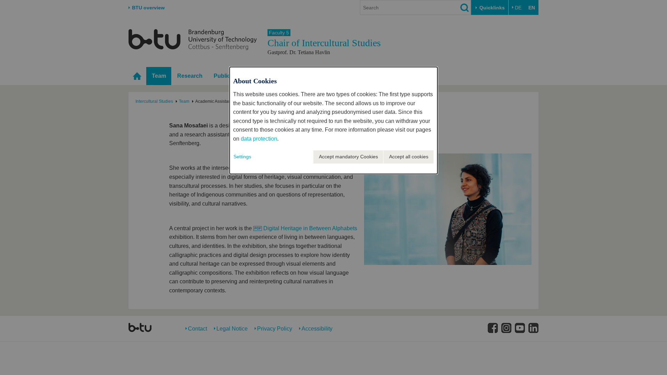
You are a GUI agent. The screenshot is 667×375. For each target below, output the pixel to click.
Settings (242, 156)
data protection (259, 139)
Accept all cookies (408, 156)
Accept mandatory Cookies (348, 156)
